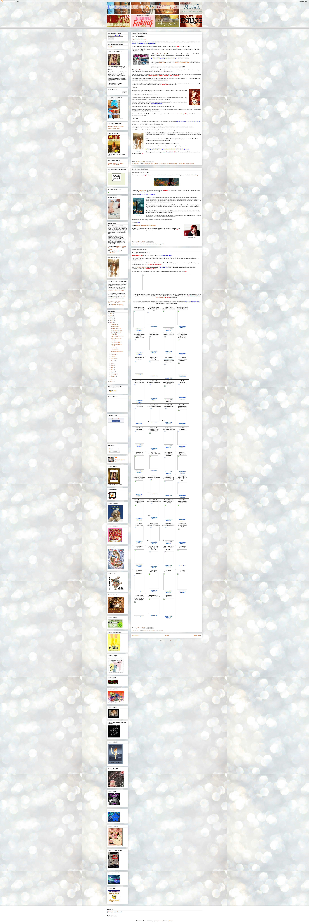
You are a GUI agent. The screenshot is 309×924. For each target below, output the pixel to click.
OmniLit (117, 302)
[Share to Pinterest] (153, 161)
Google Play (116, 126)
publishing (156, 163)
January (113, 376)
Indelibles (163, 244)
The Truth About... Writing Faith (115, 348)
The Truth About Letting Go (184, 163)
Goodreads (153, 225)
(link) (162, 62)
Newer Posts (135, 635)
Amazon (138, 225)
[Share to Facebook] (151, 161)
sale (162, 630)
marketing (158, 630)
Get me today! (138, 215)
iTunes (121, 126)
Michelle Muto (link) (142, 267)
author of (116, 297)
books (155, 244)
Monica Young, (117, 289)
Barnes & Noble (145, 225)
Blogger (171, 920)
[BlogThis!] (148, 161)
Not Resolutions (138, 36)
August (113, 360)
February (113, 374)
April (112, 369)
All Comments (113, 451)
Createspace (111, 252)
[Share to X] (150, 161)
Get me (138, 151)
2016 (111, 313)
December (114, 324)
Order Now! (111, 46)
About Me (136, 28)
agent (148, 163)
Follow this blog (116, 421)
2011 (111, 379)
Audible (122, 306)
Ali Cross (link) (194, 175)
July (112, 363)
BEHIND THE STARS (157, 28)
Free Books (145, 28)
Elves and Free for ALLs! (117, 336)
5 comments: (135, 244)
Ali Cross (145, 244)
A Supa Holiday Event (141, 253)
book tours (150, 244)
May (112, 367)
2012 (111, 322)
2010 (111, 381)
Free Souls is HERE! (116, 342)
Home (110, 28)
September (114, 358)
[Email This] (146, 161)
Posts (111, 449)
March (113, 372)
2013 (111, 320)
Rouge (160, 163)
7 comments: (135, 630)
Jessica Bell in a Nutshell (117, 351)
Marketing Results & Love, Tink (116, 333)
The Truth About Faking (171, 163)
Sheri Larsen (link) (161, 53)
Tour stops (167, 188)
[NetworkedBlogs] (116, 418)
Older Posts (197, 635)
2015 (111, 315)
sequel (164, 163)
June (112, 365)
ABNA (145, 163)
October (113, 356)
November (114, 354)
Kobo (118, 128)
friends (158, 244)
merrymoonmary (159, 920)
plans (152, 163)
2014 (111, 318)
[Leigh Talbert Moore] (108, 192)
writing (192, 163)
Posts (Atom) (170, 640)
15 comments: (135, 163)
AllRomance (111, 302)
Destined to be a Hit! (140, 172)
